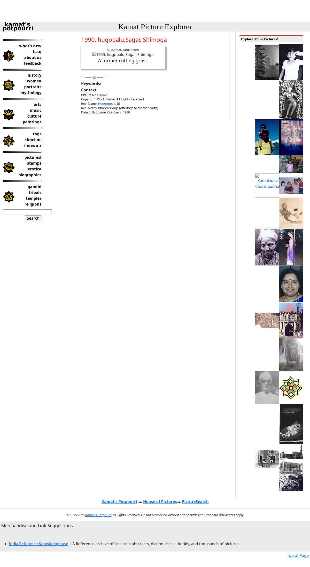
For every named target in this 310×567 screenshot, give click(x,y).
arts (37, 104)
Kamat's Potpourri (119, 501)
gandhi (34, 186)
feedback (32, 63)
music (35, 110)
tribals (35, 192)
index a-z (32, 145)
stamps (34, 163)
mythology (30, 92)
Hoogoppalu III (109, 103)
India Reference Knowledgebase (38, 543)
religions (32, 204)
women (34, 81)
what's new (30, 45)
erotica (34, 169)
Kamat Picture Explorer (155, 26)
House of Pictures (160, 501)
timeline (33, 139)
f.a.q (37, 51)
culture (34, 116)
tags (37, 133)
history (34, 75)
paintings (32, 122)
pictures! (32, 157)
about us (32, 57)
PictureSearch (195, 501)
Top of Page (298, 555)
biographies (29, 174)
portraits (32, 86)
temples (33, 198)
